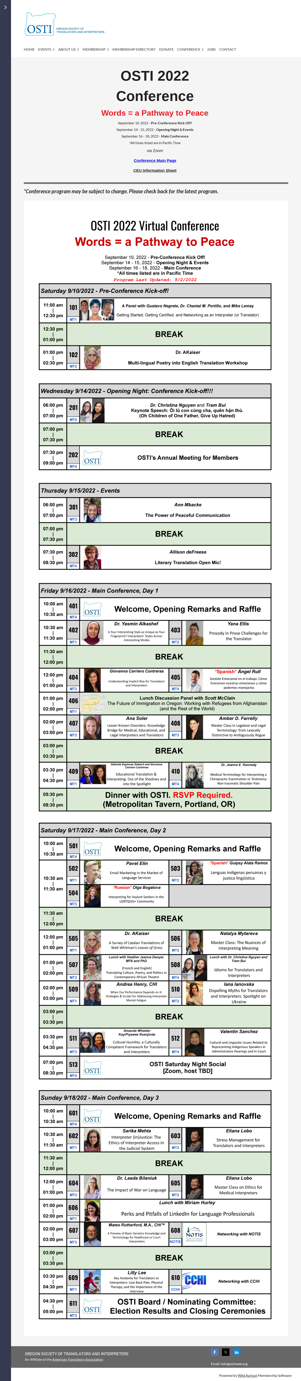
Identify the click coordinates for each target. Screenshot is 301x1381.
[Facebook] (214, 1352)
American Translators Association (77, 1359)
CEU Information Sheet (155, 170)
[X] (225, 1352)
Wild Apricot (247, 1375)
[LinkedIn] (236, 1352)
